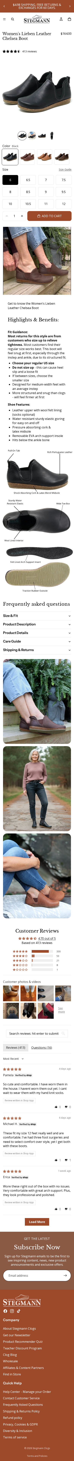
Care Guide (12, 641)
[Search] (12, 19)
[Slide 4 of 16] (52, 136)
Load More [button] (37, 1222)
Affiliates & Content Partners (23, 1368)
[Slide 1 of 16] (22, 136)
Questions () (41, 1047)
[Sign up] (65, 1276)
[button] (20, 951)
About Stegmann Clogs (19, 1328)
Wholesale (10, 1361)
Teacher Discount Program (22, 1348)
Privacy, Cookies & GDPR (20, 1424)
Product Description (19, 624)
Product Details (15, 633)
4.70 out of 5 (47, 938)
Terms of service (15, 1437)
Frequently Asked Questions (23, 1405)
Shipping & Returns (18, 650)
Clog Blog (10, 1355)
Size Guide (65, 169)
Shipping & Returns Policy (21, 1411)
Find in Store (12, 1374)
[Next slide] (70, 6)
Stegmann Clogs (41, 1448)
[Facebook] (5, 1311)
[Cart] (69, 19)
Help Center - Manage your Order (27, 1392)
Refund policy (12, 1418)
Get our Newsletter (16, 1335)
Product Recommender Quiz (23, 1342)
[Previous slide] (4, 6)
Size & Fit (10, 616)
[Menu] (4, 19)
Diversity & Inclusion (17, 1431)
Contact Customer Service (21, 1398)
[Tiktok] (18, 1311)
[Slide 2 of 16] (32, 136)
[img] (12, 1069)
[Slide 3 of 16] (42, 136)
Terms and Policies (37, 1456)
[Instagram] (12, 1311)
